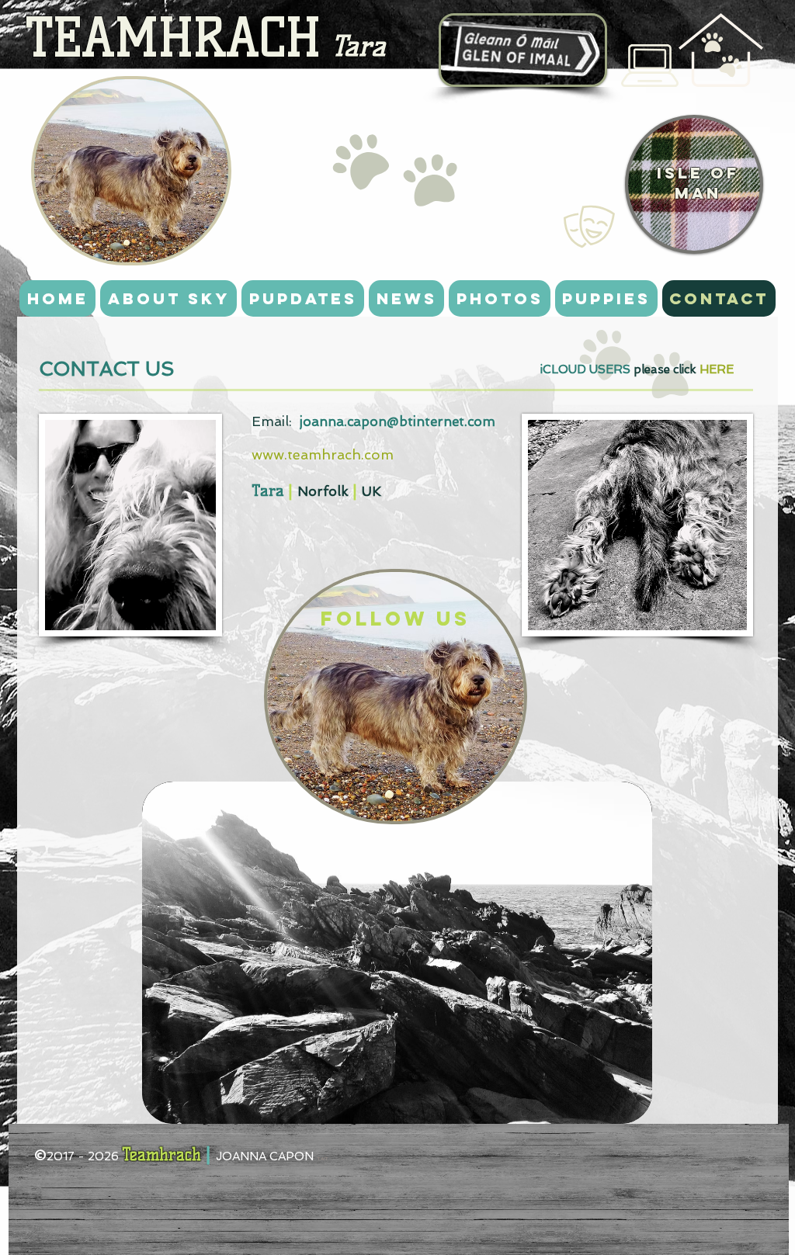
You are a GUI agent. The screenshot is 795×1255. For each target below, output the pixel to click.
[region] (131, 170)
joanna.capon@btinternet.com (397, 421)
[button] (650, 65)
